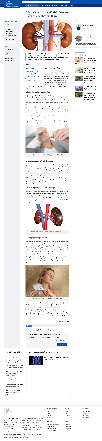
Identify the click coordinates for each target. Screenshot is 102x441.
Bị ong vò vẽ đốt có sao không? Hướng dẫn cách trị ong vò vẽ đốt (90, 79)
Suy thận (7, 53)
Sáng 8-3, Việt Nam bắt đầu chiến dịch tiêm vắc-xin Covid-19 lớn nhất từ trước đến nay (14, 373)
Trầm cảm (49, 415)
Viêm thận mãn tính (11, 22)
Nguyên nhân (8, 29)
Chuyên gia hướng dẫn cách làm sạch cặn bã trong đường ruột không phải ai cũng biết (14, 360)
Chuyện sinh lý (86, 415)
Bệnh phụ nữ (67, 411)
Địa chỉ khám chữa (9, 39)
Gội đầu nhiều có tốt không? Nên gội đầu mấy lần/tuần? (89, 70)
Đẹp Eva (66, 413)
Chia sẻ (29, 325)
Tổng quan (31, 337)
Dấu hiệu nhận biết (9, 27)
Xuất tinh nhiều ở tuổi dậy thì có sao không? (90, 88)
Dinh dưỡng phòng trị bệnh (53, 424)
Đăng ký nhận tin (62, 344)
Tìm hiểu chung (8, 24)
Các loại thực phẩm (51, 430)
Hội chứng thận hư (9, 49)
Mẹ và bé (61, 5)
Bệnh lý (48, 413)
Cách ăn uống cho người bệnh (10, 36)
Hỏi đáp (48, 417)
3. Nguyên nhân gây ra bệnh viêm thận (32, 73)
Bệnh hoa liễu (86, 417)
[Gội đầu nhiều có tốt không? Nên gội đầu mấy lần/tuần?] (79, 70)
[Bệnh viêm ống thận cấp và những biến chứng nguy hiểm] (36, 360)
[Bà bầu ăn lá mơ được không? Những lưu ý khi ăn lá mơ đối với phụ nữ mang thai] (79, 94)
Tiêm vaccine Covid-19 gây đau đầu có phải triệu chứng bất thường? (14, 392)
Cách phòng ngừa (9, 33)
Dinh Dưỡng (54, 5)
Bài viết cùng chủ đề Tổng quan (43, 352)
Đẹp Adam (85, 413)
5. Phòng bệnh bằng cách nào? (31, 81)
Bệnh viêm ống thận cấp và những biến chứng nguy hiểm (56, 358)
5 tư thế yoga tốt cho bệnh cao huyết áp (14, 380)
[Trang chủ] (25, 5)
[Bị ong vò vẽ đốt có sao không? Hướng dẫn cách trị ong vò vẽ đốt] (79, 78)
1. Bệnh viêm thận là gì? (29, 68)
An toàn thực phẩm (51, 426)
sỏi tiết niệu (40, 330)
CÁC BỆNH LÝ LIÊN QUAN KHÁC (12, 46)
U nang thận (8, 56)
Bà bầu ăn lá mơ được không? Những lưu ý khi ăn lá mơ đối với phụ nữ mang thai (90, 96)
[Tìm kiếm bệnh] (68, 2)
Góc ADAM (47, 5)
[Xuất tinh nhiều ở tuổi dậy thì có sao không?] (79, 88)
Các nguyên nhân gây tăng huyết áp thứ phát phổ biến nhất (14, 385)
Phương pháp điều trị (10, 31)
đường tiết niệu (33, 330)
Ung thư (48, 411)
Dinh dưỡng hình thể (51, 428)
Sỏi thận (7, 51)
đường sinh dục (54, 330)
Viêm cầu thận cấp (9, 58)
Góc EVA (41, 5)
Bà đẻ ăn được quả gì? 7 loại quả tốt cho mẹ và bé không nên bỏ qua (85, 61)
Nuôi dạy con (68, 428)
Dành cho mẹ (68, 426)
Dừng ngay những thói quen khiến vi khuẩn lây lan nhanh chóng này (14, 366)
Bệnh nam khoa (86, 411)
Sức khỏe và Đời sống (32, 5)
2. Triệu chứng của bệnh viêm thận (31, 71)
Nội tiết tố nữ (68, 415)
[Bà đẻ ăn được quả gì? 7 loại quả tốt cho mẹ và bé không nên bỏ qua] (79, 59)
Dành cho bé (67, 424)
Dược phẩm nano (69, 5)
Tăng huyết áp (46, 330)
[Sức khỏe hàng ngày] (12, 4)
